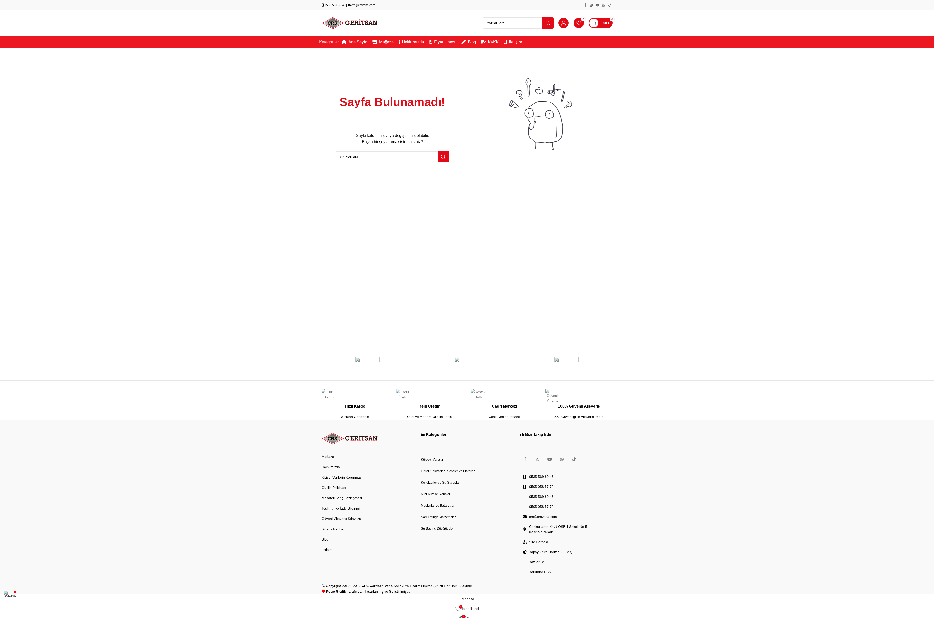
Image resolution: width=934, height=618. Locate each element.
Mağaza (328, 456)
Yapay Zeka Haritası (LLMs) (550, 552)
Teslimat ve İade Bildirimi (341, 508)
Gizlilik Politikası (334, 488)
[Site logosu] (350, 23)
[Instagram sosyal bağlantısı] (591, 5)
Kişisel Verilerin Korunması (342, 477)
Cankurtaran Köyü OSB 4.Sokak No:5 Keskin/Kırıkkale (558, 529)
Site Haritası (538, 542)
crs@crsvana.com (363, 5)
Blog (325, 539)
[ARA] (548, 23)
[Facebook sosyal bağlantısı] (585, 5)
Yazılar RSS (538, 562)
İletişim (327, 550)
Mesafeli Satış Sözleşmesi (342, 498)
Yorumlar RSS (540, 572)
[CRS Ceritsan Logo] (350, 438)
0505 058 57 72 (541, 487)
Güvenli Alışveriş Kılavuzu (341, 519)
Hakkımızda (331, 467)
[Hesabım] (563, 23)
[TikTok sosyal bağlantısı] (610, 5)
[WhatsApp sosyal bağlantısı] (604, 5)
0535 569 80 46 (335, 5)
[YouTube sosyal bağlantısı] (597, 5)
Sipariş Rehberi (333, 529)
